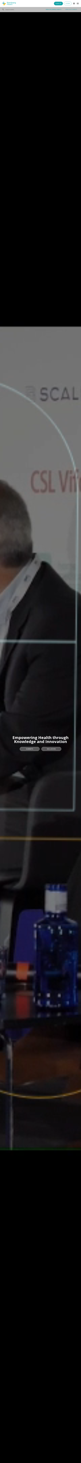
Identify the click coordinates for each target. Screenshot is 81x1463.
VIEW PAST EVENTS (71, 9)
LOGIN (68, 3)
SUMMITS (29, 749)
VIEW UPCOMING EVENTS (53, 9)
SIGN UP (58, 3)
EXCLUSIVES (51, 749)
